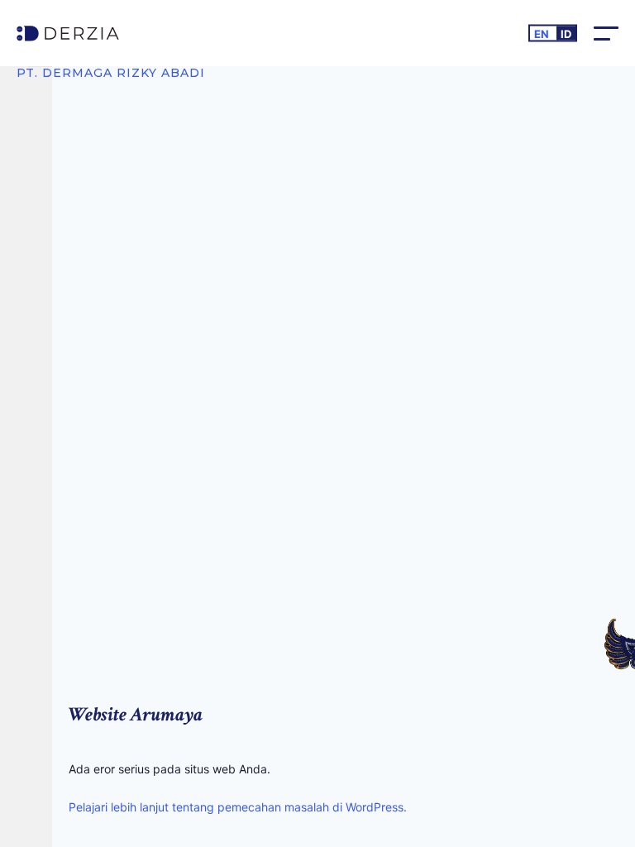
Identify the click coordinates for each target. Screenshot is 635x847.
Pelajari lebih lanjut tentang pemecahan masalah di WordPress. (238, 807)
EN (541, 34)
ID (566, 34)
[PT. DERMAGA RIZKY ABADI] (111, 33)
